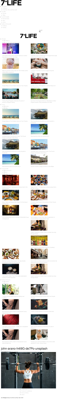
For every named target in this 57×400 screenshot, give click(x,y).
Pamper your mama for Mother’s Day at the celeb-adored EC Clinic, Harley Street (43, 342)
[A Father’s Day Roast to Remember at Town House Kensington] (39, 195)
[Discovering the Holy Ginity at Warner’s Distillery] (39, 240)
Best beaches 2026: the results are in (40, 136)
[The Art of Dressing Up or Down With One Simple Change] (39, 289)
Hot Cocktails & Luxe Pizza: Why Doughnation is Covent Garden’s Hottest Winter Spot (43, 217)
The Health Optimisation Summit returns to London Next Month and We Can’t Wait (14, 56)
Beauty (4, 27)
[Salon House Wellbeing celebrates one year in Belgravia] (39, 319)
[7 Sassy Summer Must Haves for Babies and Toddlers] (10, 289)
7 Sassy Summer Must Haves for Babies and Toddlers (13, 297)
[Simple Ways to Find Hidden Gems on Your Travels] (10, 78)
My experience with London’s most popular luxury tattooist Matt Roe (14, 312)
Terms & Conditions (26, 391)
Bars (4, 20)
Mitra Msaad (14, 351)
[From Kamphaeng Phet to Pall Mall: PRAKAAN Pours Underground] (10, 210)
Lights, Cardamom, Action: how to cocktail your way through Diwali (43, 233)
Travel (3, 11)
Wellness (5, 8)
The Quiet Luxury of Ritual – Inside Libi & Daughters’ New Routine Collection (15, 327)
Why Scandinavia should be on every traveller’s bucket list (42, 121)
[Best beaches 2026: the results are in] (39, 129)
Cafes (4, 22)
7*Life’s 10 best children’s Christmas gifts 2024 (42, 311)
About (22, 394)
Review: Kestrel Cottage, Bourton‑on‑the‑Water (42, 166)
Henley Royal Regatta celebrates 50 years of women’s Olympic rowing (13, 101)
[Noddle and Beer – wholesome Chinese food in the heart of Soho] (10, 180)
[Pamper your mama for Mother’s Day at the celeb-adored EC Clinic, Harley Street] (39, 334)
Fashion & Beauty (5, 24)
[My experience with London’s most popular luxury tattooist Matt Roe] (10, 304)
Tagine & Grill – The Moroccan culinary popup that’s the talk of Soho (43, 187)
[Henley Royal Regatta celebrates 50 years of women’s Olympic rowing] (10, 93)
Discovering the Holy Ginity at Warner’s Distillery (43, 247)
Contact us (24, 389)
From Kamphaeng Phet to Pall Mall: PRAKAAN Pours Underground (15, 218)
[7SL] (9, 32)
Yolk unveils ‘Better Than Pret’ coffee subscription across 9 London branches (14, 276)
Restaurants (6, 18)
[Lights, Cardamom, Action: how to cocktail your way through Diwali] (39, 225)
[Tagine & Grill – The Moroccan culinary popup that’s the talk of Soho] (39, 180)
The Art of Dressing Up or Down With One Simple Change (43, 297)
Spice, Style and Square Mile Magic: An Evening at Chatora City (14, 202)
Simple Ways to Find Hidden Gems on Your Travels (15, 85)
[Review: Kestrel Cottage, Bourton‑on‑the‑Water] (39, 159)
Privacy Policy (25, 392)
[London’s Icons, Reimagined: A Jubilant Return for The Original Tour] (39, 78)
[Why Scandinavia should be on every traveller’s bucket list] (39, 114)
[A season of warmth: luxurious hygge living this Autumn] (39, 63)
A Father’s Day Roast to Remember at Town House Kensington (43, 202)
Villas (4, 15)
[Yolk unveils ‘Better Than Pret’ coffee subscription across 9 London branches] (10, 269)
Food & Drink (4, 17)
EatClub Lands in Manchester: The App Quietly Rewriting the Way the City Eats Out (13, 261)
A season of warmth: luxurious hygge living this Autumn (42, 71)
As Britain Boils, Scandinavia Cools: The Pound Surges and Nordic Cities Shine (14, 137)
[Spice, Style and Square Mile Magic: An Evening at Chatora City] (10, 195)
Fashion (5, 25)
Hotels (4, 13)
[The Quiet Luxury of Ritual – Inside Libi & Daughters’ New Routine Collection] (10, 319)
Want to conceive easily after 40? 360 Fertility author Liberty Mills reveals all (15, 71)
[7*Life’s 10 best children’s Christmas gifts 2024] (39, 304)
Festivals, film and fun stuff (10, 9)
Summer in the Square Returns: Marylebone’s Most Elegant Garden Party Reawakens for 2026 (43, 101)
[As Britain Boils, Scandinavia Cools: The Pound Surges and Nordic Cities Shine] (10, 129)
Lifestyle (3, 6)
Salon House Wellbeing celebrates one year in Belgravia (42, 327)
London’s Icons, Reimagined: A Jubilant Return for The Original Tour (43, 86)
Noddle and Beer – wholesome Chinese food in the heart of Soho (14, 187)
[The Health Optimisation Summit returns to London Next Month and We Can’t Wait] (10, 48)
